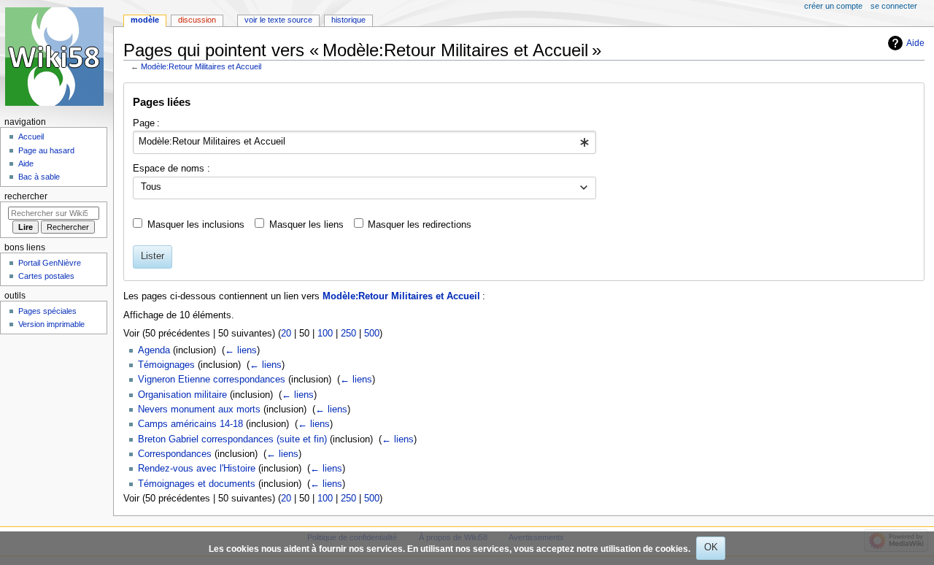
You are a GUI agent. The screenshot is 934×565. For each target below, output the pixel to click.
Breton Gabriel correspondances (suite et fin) (232, 439)
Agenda (154, 350)
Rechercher (25, 196)
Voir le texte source (278, 19)
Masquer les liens (306, 225)
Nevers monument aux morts (199, 409)
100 (325, 333)
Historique (348, 19)
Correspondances (175, 454)
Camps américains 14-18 (190, 424)
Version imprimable (51, 324)
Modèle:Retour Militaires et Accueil (201, 66)
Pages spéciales (47, 311)
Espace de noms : (171, 169)
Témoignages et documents (196, 484)
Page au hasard (46, 150)
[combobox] (364, 142)
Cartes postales (46, 276)
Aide (915, 43)
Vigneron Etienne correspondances (211, 379)
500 (371, 333)
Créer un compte (833, 5)
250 (348, 333)
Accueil (31, 136)
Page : (146, 123)
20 (286, 333)
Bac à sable (39, 176)
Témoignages (166, 365)
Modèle (145, 19)
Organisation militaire (182, 395)
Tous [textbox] (151, 187)
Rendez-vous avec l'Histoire (196, 469)
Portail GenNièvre (49, 262)
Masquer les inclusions (195, 225)
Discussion (197, 19)
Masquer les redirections (419, 225)
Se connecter (894, 5)
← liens (241, 350)
